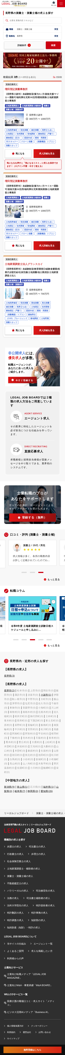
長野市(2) (9, 690)
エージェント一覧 (43, 943)
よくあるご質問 (15, 951)
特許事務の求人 (39, 912)
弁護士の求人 (14, 846)
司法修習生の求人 (45, 890)
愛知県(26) (47, 791)
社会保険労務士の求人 (19, 861)
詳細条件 (22, 45)
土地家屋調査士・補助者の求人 (23, 868)
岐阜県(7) (20, 791)
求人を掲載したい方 (41, 951)
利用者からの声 (15, 958)
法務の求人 (13, 898)
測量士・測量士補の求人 (20, 876)
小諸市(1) (46, 694)
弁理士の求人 (38, 854)
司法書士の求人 (37, 846)
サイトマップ (13, 1038)
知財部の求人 (38, 920)
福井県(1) (48, 786)
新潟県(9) (9, 786)
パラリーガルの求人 (17, 890)
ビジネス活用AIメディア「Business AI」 (28, 1012)
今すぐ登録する (24, 380)
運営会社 (27, 1032)
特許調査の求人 (15, 920)
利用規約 (11, 1032)
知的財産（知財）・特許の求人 (23, 927)
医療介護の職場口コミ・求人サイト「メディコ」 (30, 1003)
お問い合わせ (44, 1032)
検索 (53, 45)
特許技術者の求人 (45, 905)
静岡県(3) (33, 791)
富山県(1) (22, 786)
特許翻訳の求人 (15, 912)
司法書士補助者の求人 (38, 898)
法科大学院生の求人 (17, 905)
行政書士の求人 (15, 854)
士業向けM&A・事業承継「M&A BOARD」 (30, 985)
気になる (20, 153)
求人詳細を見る (47, 153)
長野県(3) (9, 675)
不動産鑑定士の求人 (17, 883)
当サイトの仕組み (16, 943)
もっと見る (53, 579)
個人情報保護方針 (15, 1026)
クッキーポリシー (39, 1026)
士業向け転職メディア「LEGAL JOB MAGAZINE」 (26, 976)
